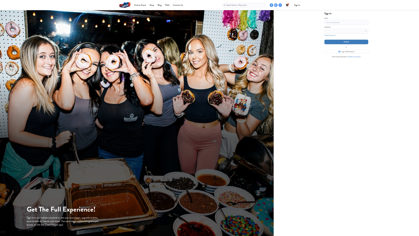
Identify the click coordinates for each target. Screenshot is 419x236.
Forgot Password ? (330, 35)
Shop (152, 5)
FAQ (167, 5)
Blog (159, 5)
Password (327, 27)
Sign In (297, 5)
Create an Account (354, 57)
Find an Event (140, 5)
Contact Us (178, 5)
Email (326, 18)
